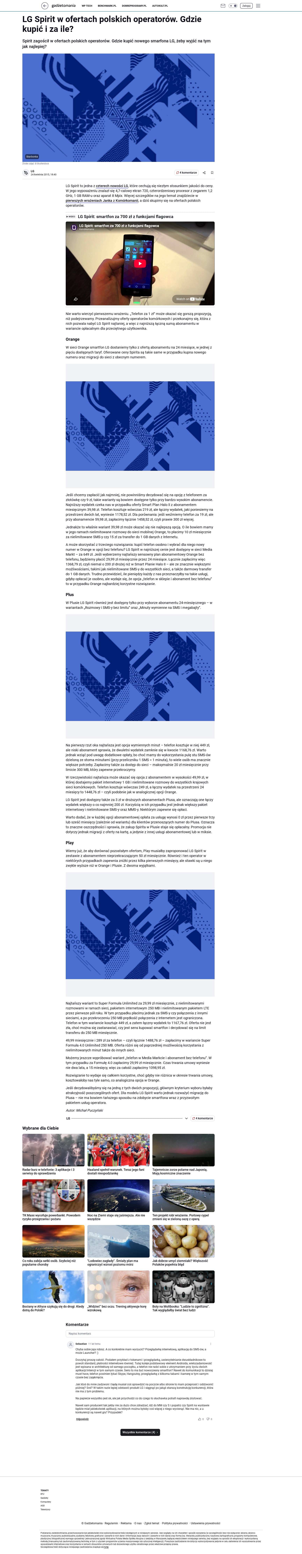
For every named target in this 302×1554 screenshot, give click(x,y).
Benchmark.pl (107, 5)
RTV (42, 1494)
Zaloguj (246, 5)
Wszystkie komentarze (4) (139, 1432)
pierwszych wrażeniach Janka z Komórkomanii (102, 200)
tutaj (106, 1547)
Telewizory (45, 1509)
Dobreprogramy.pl (134, 5)
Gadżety (44, 1498)
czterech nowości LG (112, 186)
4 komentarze (188, 172)
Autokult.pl (160, 5)
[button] (233, 6)
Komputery (46, 1502)
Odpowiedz (82, 1419)
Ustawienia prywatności (204, 1523)
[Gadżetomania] (66, 6)
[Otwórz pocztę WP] (223, 6)
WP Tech (87, 5)
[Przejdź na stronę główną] (44, 8)
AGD (43, 1505)
